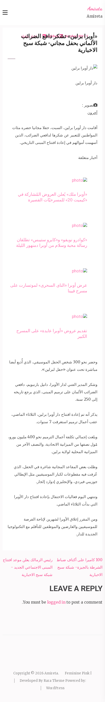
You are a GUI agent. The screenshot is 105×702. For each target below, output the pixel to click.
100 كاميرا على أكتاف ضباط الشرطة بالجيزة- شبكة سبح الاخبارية (79, 567)
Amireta (94, 9)
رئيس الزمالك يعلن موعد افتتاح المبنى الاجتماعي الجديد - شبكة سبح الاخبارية (27, 567)
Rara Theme (54, 680)
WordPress (55, 688)
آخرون (92, 112)
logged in (56, 602)
